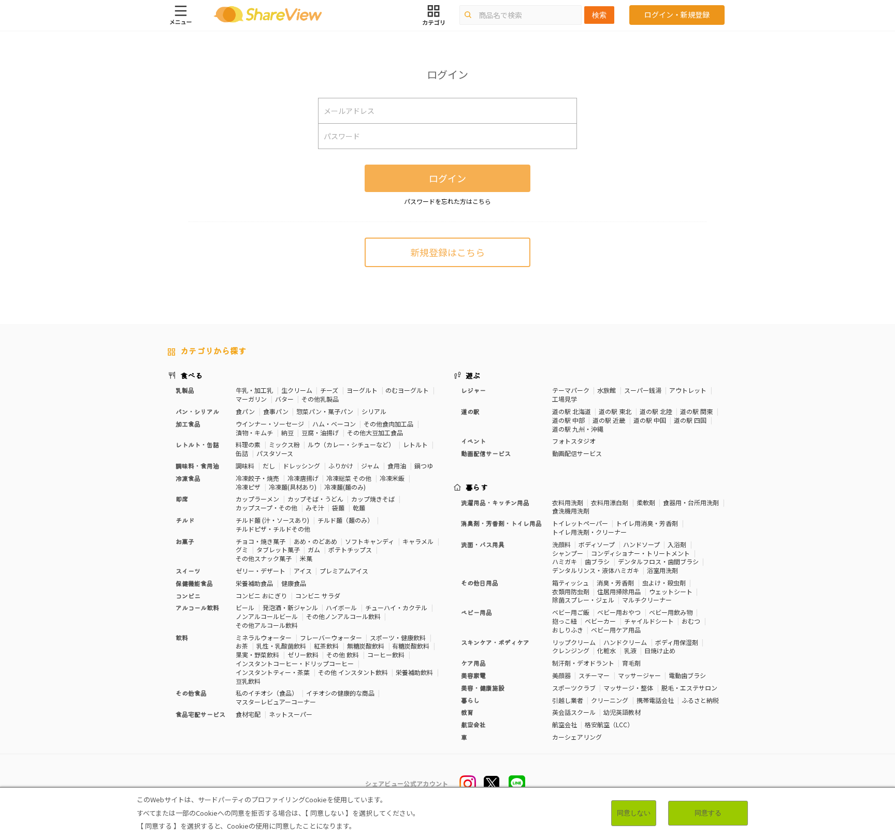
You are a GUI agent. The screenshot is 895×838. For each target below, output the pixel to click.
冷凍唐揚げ (303, 478)
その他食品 (191, 692)
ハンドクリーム (625, 642)
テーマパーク (570, 390)
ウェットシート (670, 591)
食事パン (275, 411)
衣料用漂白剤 (609, 502)
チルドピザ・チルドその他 (273, 528)
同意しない (634, 813)
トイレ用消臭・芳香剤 (647, 523)
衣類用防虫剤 (570, 591)
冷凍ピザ (248, 486)
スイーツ (188, 570)
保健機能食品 (194, 583)
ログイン (447, 178)
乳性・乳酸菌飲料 (281, 645)
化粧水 (606, 650)
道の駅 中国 (649, 420)
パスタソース (274, 453)
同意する (708, 813)
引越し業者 (567, 700)
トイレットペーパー (580, 523)
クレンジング (570, 650)
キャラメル (418, 541)
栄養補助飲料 (414, 672)
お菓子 (185, 541)
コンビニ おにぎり (261, 595)
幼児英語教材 (622, 712)
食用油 (396, 465)
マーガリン (251, 398)
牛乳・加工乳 (254, 390)
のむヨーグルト (407, 390)
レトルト (415, 444)
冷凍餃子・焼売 (257, 478)
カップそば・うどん (315, 498)
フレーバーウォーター (331, 637)
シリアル (374, 411)
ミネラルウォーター (264, 637)
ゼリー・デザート (260, 570)
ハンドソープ (641, 544)
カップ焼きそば (373, 498)
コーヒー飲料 (386, 654)
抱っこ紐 (564, 620)
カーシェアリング (577, 736)
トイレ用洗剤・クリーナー (589, 531)
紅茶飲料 (326, 645)
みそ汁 (315, 507)
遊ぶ (473, 375)
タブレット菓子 (278, 549)
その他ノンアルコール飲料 (343, 616)
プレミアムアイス (344, 570)
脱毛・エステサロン (689, 687)
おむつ (691, 620)
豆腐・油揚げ (320, 432)
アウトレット (687, 390)
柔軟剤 (646, 502)
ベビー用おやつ (619, 612)
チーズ (329, 390)
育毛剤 (631, 662)
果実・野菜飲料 (257, 654)
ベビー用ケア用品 (616, 629)
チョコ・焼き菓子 (260, 541)
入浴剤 (677, 544)
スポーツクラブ (574, 687)
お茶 (242, 645)
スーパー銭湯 (642, 390)
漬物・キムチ (254, 432)
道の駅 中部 (568, 420)
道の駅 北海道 (571, 411)
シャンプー (567, 553)
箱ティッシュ (570, 582)
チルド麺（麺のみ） (345, 520)
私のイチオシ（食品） (267, 692)
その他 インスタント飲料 (353, 672)
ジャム (370, 465)
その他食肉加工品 (388, 423)
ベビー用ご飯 (570, 612)
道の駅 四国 (690, 420)
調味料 (245, 465)
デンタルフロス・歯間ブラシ (658, 561)
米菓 (306, 558)
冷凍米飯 (392, 478)
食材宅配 (248, 714)
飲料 (182, 637)
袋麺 (338, 507)
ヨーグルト (362, 390)
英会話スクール (574, 712)
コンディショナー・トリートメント (640, 553)
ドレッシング (301, 465)
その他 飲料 (342, 654)
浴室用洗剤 (662, 570)
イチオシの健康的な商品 (340, 692)
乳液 (630, 650)
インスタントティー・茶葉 (273, 672)
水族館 (606, 390)
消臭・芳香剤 (615, 582)
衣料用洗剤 (567, 502)
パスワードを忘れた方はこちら (447, 201)
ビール (245, 607)
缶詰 (242, 453)
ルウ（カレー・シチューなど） (351, 444)
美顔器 (561, 675)
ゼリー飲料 (303, 654)
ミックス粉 (284, 444)
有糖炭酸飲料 (410, 645)
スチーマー (594, 675)
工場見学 (564, 398)
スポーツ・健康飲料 (398, 637)
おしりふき (567, 629)
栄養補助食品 (254, 583)
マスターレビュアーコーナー (276, 701)
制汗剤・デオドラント (583, 662)
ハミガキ (564, 561)
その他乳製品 (320, 398)
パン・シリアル (197, 411)
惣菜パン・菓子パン (324, 411)
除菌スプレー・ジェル (583, 599)
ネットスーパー (290, 714)
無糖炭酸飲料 (365, 645)
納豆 (287, 432)
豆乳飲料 (248, 681)
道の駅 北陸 (656, 411)
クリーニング (609, 700)
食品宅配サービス (200, 714)
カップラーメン (257, 498)
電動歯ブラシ (687, 675)
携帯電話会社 (655, 700)
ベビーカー (600, 620)
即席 (182, 498)
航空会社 (564, 724)
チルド (185, 520)
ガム (314, 549)
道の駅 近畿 (609, 420)
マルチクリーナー (647, 599)
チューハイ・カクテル (396, 607)
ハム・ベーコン (334, 423)
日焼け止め (659, 650)
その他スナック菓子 (264, 558)
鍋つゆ (423, 465)
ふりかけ (340, 465)
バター (284, 398)
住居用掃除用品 (619, 591)
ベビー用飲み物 (670, 612)
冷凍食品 (188, 478)
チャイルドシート (649, 620)
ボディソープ (597, 544)
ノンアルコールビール (267, 616)
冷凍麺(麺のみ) (345, 486)
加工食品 (188, 423)
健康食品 (293, 583)
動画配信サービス (577, 453)
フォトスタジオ (574, 440)
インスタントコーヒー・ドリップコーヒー (295, 663)
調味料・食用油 (197, 465)
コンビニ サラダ (317, 595)
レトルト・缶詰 (197, 444)
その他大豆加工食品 (375, 432)
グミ (242, 549)
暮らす (477, 487)
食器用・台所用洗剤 (691, 502)
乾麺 (359, 507)
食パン (245, 411)
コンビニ (188, 595)
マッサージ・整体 (628, 687)
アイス (303, 570)
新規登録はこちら (447, 252)
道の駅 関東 (696, 411)
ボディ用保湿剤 (676, 642)
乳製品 (185, 390)
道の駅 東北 (615, 411)
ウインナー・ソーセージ (270, 423)
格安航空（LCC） (609, 724)
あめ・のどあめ (315, 541)
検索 (599, 15)
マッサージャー (639, 675)
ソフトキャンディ (369, 541)
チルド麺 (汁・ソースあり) (272, 520)
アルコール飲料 (197, 607)
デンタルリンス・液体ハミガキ (595, 570)
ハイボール (341, 607)
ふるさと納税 (700, 700)
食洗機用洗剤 (570, 510)
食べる (191, 375)
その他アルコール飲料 (267, 625)
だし (269, 465)
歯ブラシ (597, 561)
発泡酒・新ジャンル (290, 607)
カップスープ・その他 (266, 507)
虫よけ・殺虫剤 (664, 582)
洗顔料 (561, 544)
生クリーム (296, 390)
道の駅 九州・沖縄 (577, 428)
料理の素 (248, 444)
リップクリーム (574, 642)
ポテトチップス (350, 549)
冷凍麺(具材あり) (292, 486)
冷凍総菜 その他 (348, 478)
